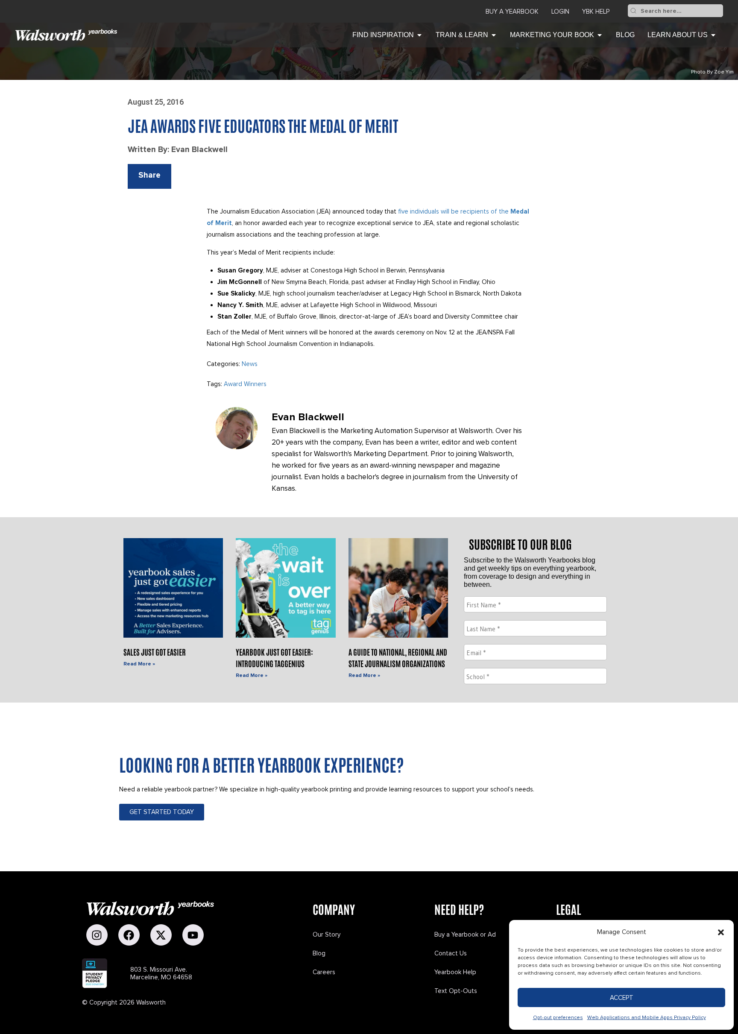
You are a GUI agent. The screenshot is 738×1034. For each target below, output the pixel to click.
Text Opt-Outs (455, 991)
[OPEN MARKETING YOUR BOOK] (599, 35)
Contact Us (450, 953)
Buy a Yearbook (512, 11)
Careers (324, 972)
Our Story (326, 934)
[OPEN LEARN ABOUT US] (713, 35)
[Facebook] (129, 935)
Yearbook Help (455, 972)
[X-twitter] (161, 935)
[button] (721, 932)
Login (560, 11)
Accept (621, 998)
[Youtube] (193, 935)
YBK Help (595, 11)
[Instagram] (97, 935)
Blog (319, 953)
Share (149, 175)
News (250, 364)
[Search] (633, 10)
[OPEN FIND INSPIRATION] (419, 35)
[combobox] (681, 10)
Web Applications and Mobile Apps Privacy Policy (646, 1017)
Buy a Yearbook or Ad (465, 934)
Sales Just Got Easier (154, 652)
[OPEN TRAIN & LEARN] (493, 35)
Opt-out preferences (558, 1017)
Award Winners (245, 384)
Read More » (139, 664)
